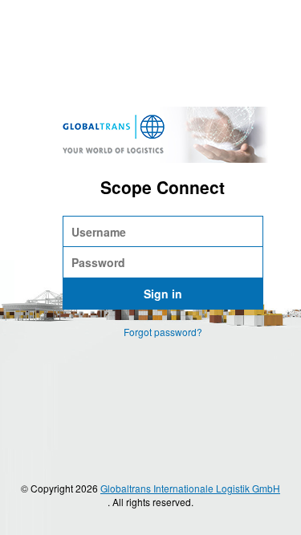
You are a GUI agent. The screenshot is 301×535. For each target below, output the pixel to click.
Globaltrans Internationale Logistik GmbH (190, 488)
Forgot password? (163, 331)
